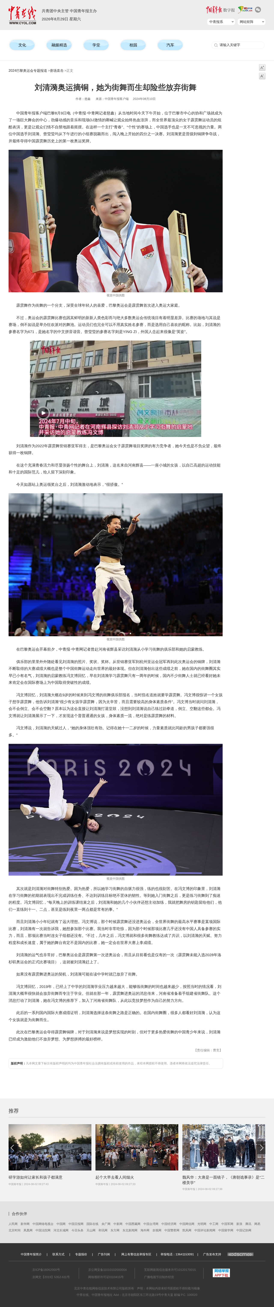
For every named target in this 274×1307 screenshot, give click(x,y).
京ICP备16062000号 (46, 1269)
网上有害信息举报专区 (136, 1254)
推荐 (14, 1111)
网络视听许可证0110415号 (106, 1277)
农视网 (156, 1230)
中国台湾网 (150, 1224)
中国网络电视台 (43, 1224)
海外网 (144, 1230)
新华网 (25, 1224)
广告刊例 (104, 1254)
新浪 (239, 1224)
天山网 (90, 1230)
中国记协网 (243, 1230)
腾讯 (248, 1224)
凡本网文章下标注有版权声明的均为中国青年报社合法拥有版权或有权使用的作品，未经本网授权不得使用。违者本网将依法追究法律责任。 (111, 1063)
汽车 (170, 45)
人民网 (13, 1224)
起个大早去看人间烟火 (114, 1177)
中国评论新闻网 (204, 1230)
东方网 (114, 1230)
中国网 (61, 1224)
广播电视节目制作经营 (159, 1277)
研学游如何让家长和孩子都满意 (36, 1177)
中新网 (117, 1224)
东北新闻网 (129, 1230)
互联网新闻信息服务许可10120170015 (170, 1269)
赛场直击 (57, 70)
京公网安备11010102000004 (107, 1269)
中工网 (213, 1224)
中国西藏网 (132, 1224)
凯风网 (186, 1230)
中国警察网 (171, 1230)
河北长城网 (61, 1230)
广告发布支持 (212, 1254)
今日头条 (77, 1230)
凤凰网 (28, 1230)
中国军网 (227, 1224)
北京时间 (15, 1230)
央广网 (105, 1224)
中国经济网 (168, 1224)
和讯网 (102, 1230)
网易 (257, 1224)
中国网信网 (186, 1224)
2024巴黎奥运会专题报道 (28, 70)
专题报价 (81, 1254)
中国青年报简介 (31, 1254)
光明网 (201, 1224)
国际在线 (92, 1224)
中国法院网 (43, 1230)
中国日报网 (75, 1224)
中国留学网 (225, 1230)
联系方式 (58, 1254)
